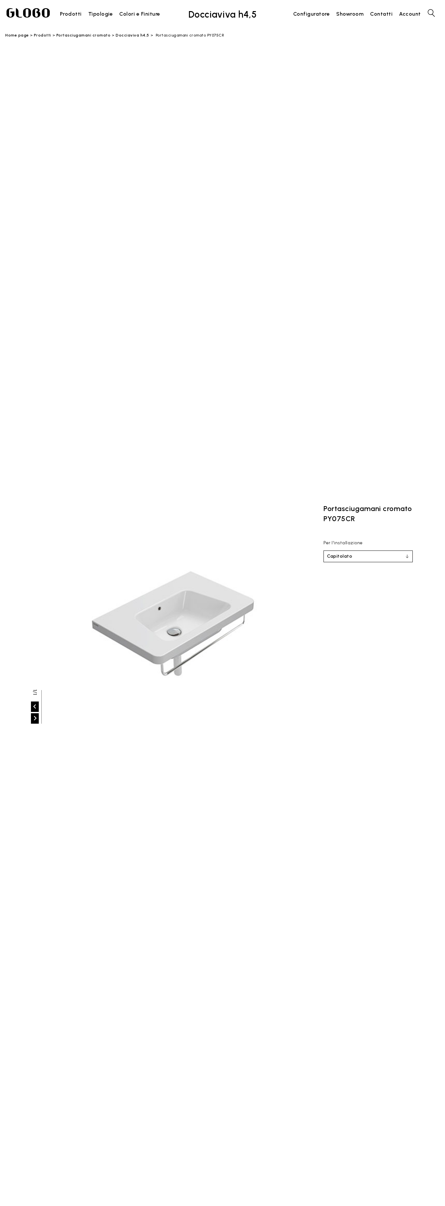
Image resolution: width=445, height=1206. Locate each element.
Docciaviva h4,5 (132, 35)
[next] (35, 718)
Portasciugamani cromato (83, 35)
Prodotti (42, 35)
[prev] (35, 706)
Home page (17, 35)
